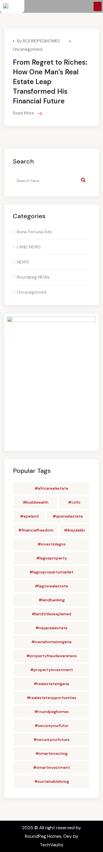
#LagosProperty (51, 558)
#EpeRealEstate (68, 516)
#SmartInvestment (51, 767)
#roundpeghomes (51, 711)
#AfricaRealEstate (51, 488)
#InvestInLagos (51, 544)
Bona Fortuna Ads (34, 232)
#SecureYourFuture (51, 739)
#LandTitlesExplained (51, 613)
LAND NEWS (29, 247)
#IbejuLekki (74, 530)
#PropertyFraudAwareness (51, 655)
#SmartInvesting (51, 753)
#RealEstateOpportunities (51, 697)
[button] (98, 6)
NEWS (23, 262)
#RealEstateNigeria (51, 683)
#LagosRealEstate (51, 586)
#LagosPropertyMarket (51, 572)
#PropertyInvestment (51, 669)
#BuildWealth (35, 502)
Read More (24, 113)
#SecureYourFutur (51, 725)
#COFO (74, 502)
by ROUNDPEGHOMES (38, 41)
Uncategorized (27, 49)
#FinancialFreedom (36, 530)
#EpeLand (29, 516)
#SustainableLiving (51, 781)
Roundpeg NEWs (33, 277)
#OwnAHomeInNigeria (51, 641)
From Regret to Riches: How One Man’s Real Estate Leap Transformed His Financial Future (50, 81)
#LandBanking (52, 599)
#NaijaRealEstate (51, 627)
